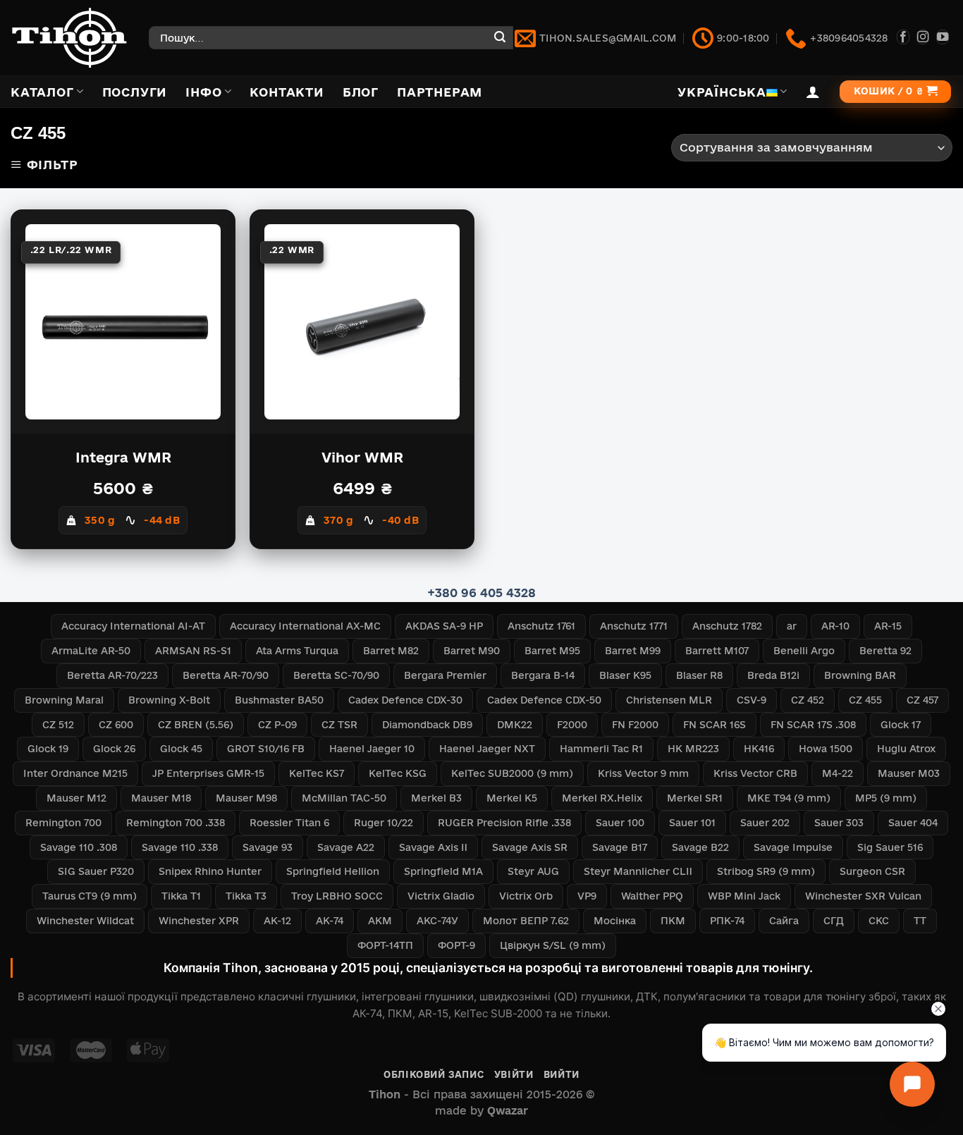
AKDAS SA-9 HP (444, 626)
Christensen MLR (669, 700)
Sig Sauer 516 (890, 847)
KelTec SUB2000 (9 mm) (512, 773)
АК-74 (329, 920)
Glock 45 (181, 748)
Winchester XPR (199, 920)
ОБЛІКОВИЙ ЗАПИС (434, 1074)
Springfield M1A (443, 871)
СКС (879, 920)
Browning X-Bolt (169, 700)
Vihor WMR (362, 457)
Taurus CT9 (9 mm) (89, 896)
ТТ (920, 920)
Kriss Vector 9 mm (643, 773)
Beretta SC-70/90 (336, 675)
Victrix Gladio (440, 896)
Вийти (561, 1074)
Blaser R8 (699, 675)
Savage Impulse (793, 847)
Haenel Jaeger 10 (372, 748)
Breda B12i (773, 675)
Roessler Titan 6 (289, 822)
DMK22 (514, 724)
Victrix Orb (526, 896)
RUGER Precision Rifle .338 (504, 822)
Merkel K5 (511, 798)
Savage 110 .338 (180, 847)
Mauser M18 (161, 798)
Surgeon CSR (872, 871)
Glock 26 (114, 748)
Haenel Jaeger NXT (487, 748)
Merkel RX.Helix (602, 798)
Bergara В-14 (543, 675)
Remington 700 (63, 822)
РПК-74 (727, 920)
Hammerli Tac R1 (601, 748)
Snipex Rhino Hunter (210, 871)
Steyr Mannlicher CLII (638, 871)
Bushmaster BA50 (279, 700)
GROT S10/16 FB (266, 748)
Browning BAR (860, 675)
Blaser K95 (625, 675)
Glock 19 (47, 748)
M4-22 (837, 773)
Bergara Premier (445, 675)
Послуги (135, 92)
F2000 (572, 724)
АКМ (380, 920)
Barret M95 (552, 650)
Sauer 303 (839, 822)
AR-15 (888, 626)
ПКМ (673, 920)
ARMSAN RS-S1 (193, 650)
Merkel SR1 (695, 798)
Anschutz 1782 (727, 626)
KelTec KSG (398, 773)
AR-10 (835, 626)
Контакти (287, 92)
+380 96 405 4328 (481, 592)
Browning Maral (64, 700)
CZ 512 (58, 724)
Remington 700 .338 (175, 822)
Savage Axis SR (530, 847)
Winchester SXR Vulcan (863, 896)
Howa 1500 (825, 748)
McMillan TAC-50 (344, 798)
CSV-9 (751, 700)
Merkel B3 (436, 798)
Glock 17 (901, 724)
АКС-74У (437, 920)
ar (792, 626)
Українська (721, 92)
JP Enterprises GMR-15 (208, 773)
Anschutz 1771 (634, 626)
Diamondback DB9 (427, 724)
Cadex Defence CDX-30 (405, 700)
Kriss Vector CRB (755, 773)
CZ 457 (922, 700)
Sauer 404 (913, 822)
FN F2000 (635, 724)
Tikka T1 (181, 896)
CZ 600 (116, 724)
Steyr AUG (533, 871)
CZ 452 (807, 700)
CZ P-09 (277, 724)
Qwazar (507, 1111)
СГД (833, 920)
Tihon (384, 1094)
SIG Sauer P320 (96, 871)
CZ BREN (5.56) (195, 724)
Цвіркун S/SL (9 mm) (553, 945)
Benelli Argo (804, 650)
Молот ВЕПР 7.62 (526, 920)
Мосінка (615, 920)
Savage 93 (268, 847)
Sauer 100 (620, 822)
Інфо (203, 92)
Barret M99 (633, 650)
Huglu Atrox (906, 748)
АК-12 (277, 920)
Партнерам (439, 92)
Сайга (784, 920)
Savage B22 (700, 847)
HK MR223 (693, 748)
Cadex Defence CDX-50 (544, 700)
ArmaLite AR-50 (90, 650)
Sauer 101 (692, 822)
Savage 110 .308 (78, 847)
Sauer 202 (765, 822)
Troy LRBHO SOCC (337, 896)
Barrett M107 (717, 650)
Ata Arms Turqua (297, 650)
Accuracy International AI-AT (133, 626)
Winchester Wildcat (85, 920)
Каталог (42, 92)
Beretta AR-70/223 (112, 675)
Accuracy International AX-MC (305, 626)
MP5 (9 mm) (885, 798)
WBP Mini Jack (744, 896)
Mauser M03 (909, 773)
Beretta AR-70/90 (226, 675)
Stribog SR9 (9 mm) (766, 871)
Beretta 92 (885, 650)
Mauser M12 (76, 798)
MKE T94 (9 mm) (788, 798)
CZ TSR (339, 724)
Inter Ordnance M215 (75, 773)
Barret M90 (471, 650)
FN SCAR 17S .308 (813, 724)
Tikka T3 (246, 896)
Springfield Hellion (332, 871)
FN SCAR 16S (714, 724)
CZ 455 (865, 700)
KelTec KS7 (316, 773)
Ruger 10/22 (383, 822)
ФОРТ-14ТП (385, 945)
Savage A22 (345, 847)
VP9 (586, 896)
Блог (361, 92)
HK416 (759, 748)
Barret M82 (391, 650)
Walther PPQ (652, 896)
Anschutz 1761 (541, 626)
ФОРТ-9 (456, 945)
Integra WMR (123, 457)
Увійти (514, 1074)
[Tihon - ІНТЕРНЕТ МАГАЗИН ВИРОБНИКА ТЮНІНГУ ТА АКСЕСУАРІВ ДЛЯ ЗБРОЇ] (69, 37)
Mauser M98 (246, 798)
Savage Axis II (433, 847)
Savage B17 (619, 847)
